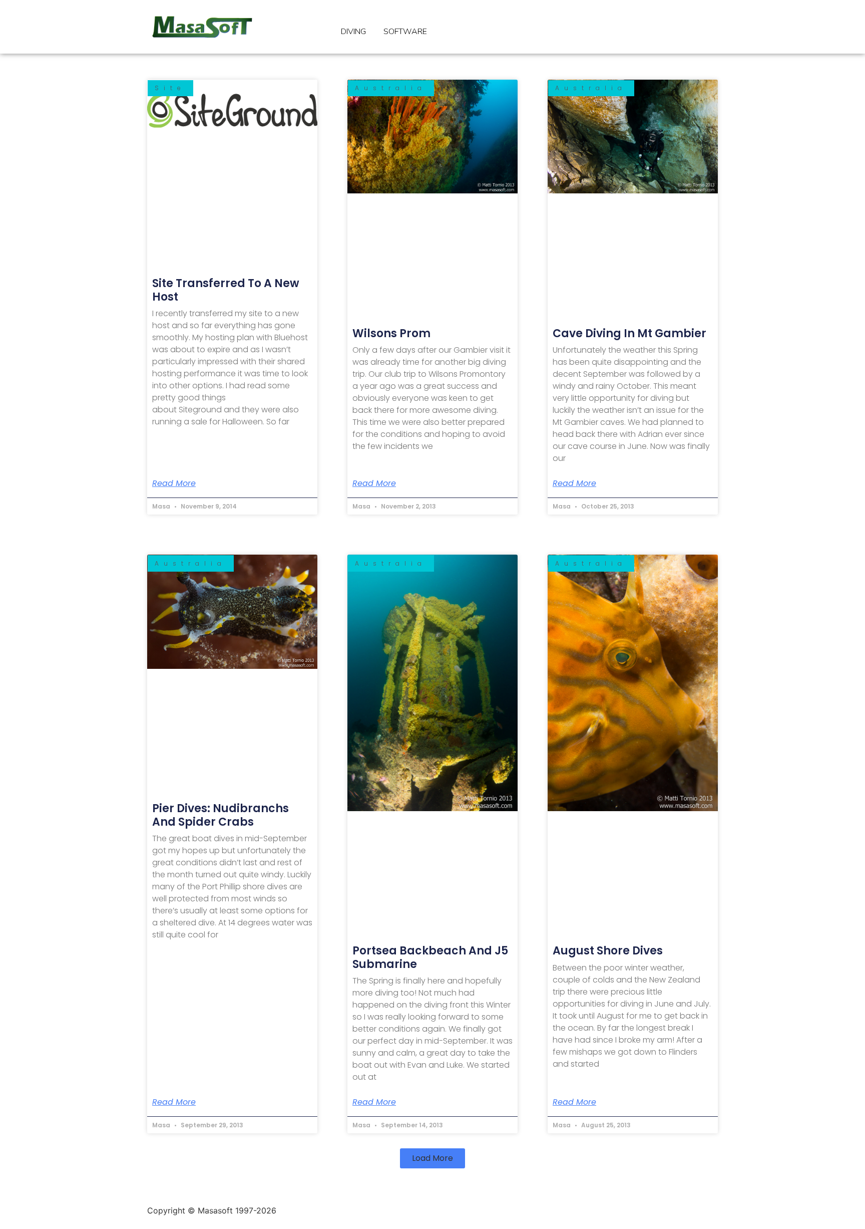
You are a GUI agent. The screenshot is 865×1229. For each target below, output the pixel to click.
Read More (174, 483)
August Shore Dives (608, 950)
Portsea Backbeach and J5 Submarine (430, 957)
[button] (432, 1158)
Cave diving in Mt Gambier (629, 333)
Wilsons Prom (391, 333)
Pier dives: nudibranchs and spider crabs (220, 815)
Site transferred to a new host (225, 290)
